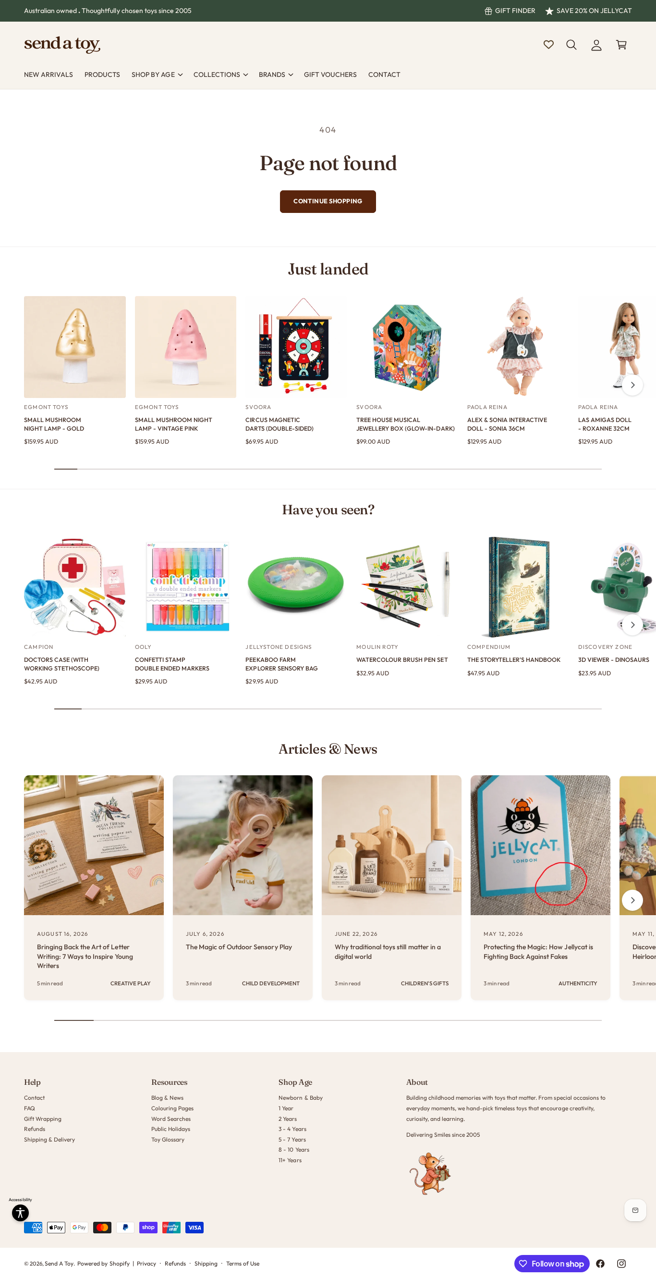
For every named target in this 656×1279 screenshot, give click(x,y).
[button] (571, 44)
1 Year (286, 1108)
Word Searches (171, 1118)
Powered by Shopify (103, 1263)
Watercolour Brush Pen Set (402, 659)
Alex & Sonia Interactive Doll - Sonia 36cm (507, 424)
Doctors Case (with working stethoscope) (61, 664)
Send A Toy (59, 1263)
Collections (217, 74)
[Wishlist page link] (549, 44)
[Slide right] (632, 385)
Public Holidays (170, 1128)
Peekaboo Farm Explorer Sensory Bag (281, 664)
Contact (34, 1097)
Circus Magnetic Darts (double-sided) (279, 424)
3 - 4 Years (292, 1128)
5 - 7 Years (292, 1139)
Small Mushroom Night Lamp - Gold (54, 424)
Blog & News (167, 1097)
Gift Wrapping (42, 1118)
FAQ (29, 1108)
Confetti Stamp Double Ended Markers (172, 664)
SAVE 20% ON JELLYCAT (594, 10)
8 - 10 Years (294, 1149)
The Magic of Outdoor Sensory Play (239, 947)
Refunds (34, 1128)
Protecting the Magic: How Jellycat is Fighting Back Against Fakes (538, 952)
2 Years (288, 1118)
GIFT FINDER (515, 10)
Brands (272, 74)
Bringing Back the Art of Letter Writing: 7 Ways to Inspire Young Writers (85, 956)
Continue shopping (328, 201)
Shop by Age (153, 74)
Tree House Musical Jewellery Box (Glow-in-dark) (405, 424)
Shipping (206, 1263)
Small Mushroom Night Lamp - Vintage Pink (173, 424)
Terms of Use (242, 1263)
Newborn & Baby (300, 1097)
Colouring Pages (172, 1108)
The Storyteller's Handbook (513, 659)
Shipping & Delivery (49, 1139)
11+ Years (290, 1160)
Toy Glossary (167, 1139)
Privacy (146, 1263)
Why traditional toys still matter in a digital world (388, 952)
